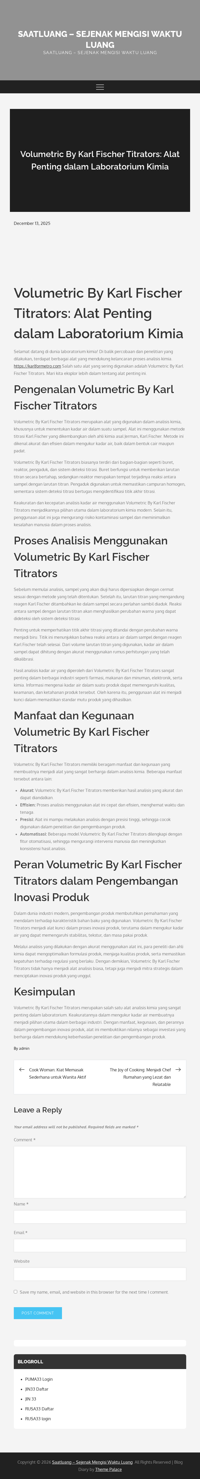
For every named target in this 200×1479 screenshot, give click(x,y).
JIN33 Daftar (36, 1389)
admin (24, 1048)
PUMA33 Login (39, 1379)
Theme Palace (108, 1469)
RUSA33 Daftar (39, 1408)
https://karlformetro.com (37, 366)
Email (21, 1232)
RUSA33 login (38, 1418)
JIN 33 (30, 1399)
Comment (25, 1139)
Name (21, 1204)
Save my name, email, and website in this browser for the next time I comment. (94, 1292)
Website (22, 1261)
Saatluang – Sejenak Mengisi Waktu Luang (92, 1462)
